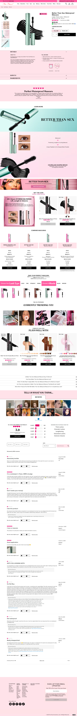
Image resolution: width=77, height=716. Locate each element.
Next (46, 30)
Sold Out (48, 224)
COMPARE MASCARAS (57, 26)
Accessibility (24, 696)
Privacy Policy (24, 686)
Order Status (18, 687)
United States (35, 683)
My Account (18, 693)
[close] (76, 377)
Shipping (18, 691)
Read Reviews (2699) (64, 20)
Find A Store (11, 691)
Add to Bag (67, 34)
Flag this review (35, 466)
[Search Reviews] (68, 446)
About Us (10, 685)
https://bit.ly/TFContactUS (36, 628)
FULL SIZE (56, 30)
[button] (38, 377)
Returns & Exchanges (19, 690)
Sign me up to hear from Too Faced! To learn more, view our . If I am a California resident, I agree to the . (55, 695)
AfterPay (10, 687)
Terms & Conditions (24, 695)
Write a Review (17, 436)
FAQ (17, 694)
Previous (14, 30)
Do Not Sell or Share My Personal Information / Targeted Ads (24, 689)
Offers (10, 686)
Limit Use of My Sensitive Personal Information (25, 692)
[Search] (66, 4)
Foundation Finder (11, 688)
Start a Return (18, 688)
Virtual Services (18, 696)
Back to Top (42, 660)
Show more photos (38, 420)
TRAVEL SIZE (65, 30)
